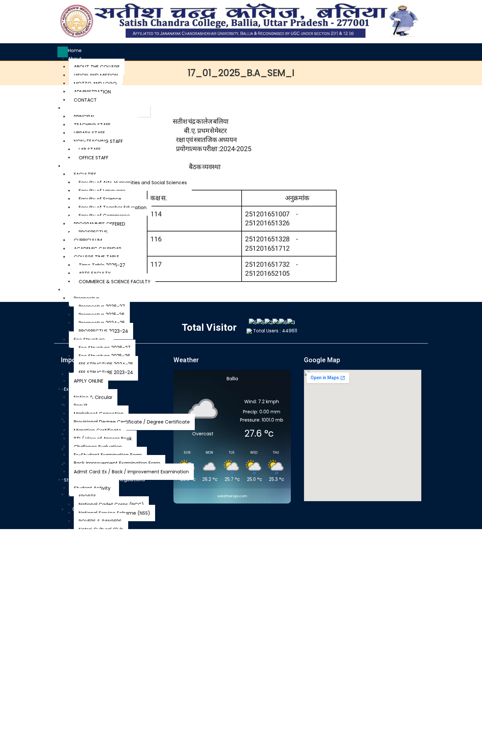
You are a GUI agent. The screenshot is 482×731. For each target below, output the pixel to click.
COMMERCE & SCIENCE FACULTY (115, 281)
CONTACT (85, 100)
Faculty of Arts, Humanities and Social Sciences (133, 182)
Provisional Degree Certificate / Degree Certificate (132, 422)
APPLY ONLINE (88, 381)
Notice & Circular (93, 397)
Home (75, 50)
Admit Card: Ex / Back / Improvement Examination (131, 471)
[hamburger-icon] (62, 52)
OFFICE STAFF (94, 157)
